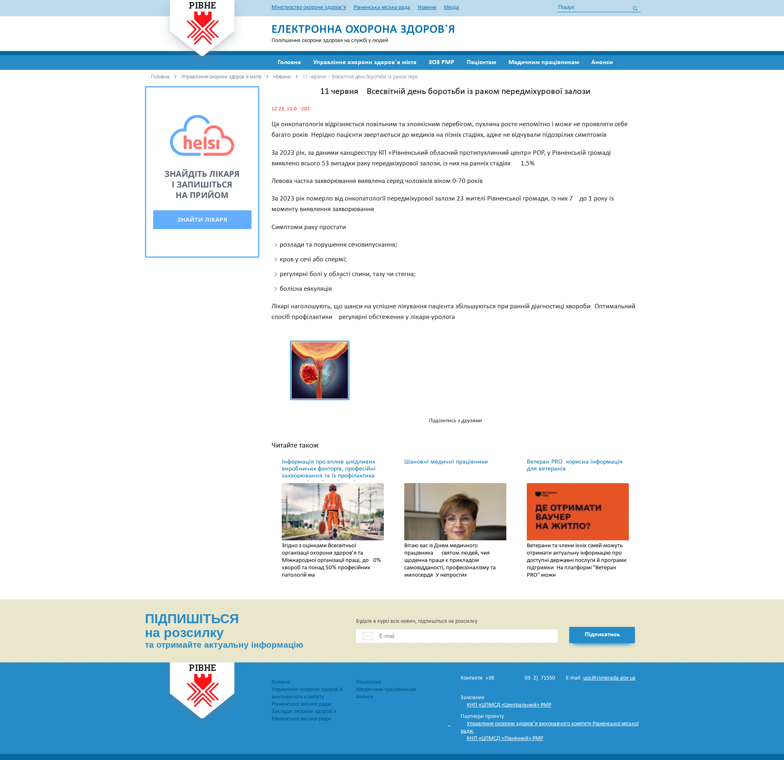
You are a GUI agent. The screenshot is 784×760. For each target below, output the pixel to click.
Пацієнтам (481, 62)
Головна (289, 62)
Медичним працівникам (543, 62)
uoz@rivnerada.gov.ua (609, 678)
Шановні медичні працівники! (447, 462)
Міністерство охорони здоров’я (309, 7)
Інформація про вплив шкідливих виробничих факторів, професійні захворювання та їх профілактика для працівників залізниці (329, 472)
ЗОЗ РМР (441, 62)
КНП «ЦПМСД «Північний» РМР (505, 738)
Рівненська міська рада (382, 7)
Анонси (602, 62)
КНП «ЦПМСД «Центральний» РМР (509, 705)
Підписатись (602, 634)
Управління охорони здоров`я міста (364, 62)
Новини (427, 7)
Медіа (451, 7)
